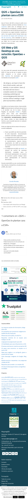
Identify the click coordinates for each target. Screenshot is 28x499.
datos (14, 379)
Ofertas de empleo (6, 469)
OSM (23, 392)
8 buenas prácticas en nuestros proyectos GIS (13, 346)
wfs (5, 402)
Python (5, 398)
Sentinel (19, 400)
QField (12, 397)
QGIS (17, 78)
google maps (19, 383)
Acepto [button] (15, 497)
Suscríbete (4, 466)
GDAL (18, 379)
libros (12, 389)
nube (22, 391)
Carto (3, 379)
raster (14, 400)
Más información (7, 497)
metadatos (10, 391)
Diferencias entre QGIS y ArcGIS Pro (11, 335)
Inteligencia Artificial (7, 386)
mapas (22, 389)
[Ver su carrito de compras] (18, 7)
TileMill (17, 112)
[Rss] (16, 453)
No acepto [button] (21, 497)
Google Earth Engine (11, 383)
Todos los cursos (5, 479)
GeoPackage (5, 381)
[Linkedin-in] (6, 453)
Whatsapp (4, 447)
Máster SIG (4, 481)
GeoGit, (23, 148)
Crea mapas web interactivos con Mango (14, 204)
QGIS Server (4, 400)
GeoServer (13, 381)
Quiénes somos (5, 464)
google (20, 381)
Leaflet (5, 389)
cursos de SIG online (13, 192)
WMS (8, 402)
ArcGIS (9, 377)
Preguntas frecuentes (7, 483)
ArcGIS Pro (17, 377)
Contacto (3, 462)
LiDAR (17, 389)
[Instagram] (13, 453)
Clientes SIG (6, 198)
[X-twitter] (3, 453)
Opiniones (4, 485)
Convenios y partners (7, 471)
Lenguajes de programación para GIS (11, 342)
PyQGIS (21, 395)
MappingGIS (6, 7)
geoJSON (24, 379)
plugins (6, 395)
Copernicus (9, 379)
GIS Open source (14, 198)
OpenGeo (7, 76)
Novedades (16, 391)
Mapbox (4, 391)
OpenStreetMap (16, 393)
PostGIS (14, 395)
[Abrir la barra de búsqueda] (15, 7)
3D (3, 377)
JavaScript (17, 387)
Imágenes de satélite (17, 385)
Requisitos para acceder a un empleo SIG (12, 364)
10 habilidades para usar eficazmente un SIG (13, 344)
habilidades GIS (8, 385)
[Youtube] (9, 453)
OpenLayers (6, 393)
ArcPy (23, 377)
